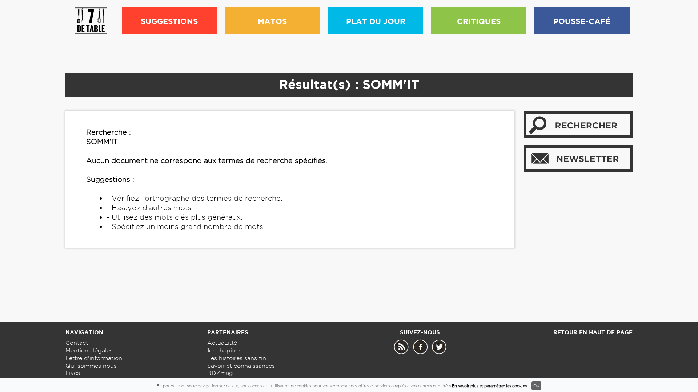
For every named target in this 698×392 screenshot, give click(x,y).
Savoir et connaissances (241, 366)
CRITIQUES (479, 21)
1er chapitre (223, 350)
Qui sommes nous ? (93, 366)
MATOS (272, 21)
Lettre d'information (93, 358)
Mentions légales (89, 350)
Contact (76, 343)
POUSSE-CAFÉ (582, 21)
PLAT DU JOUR (375, 21)
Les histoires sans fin (236, 358)
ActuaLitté (222, 343)
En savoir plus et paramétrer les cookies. (490, 386)
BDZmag (220, 373)
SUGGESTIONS (169, 21)
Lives (72, 373)
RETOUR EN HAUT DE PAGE (593, 332)
